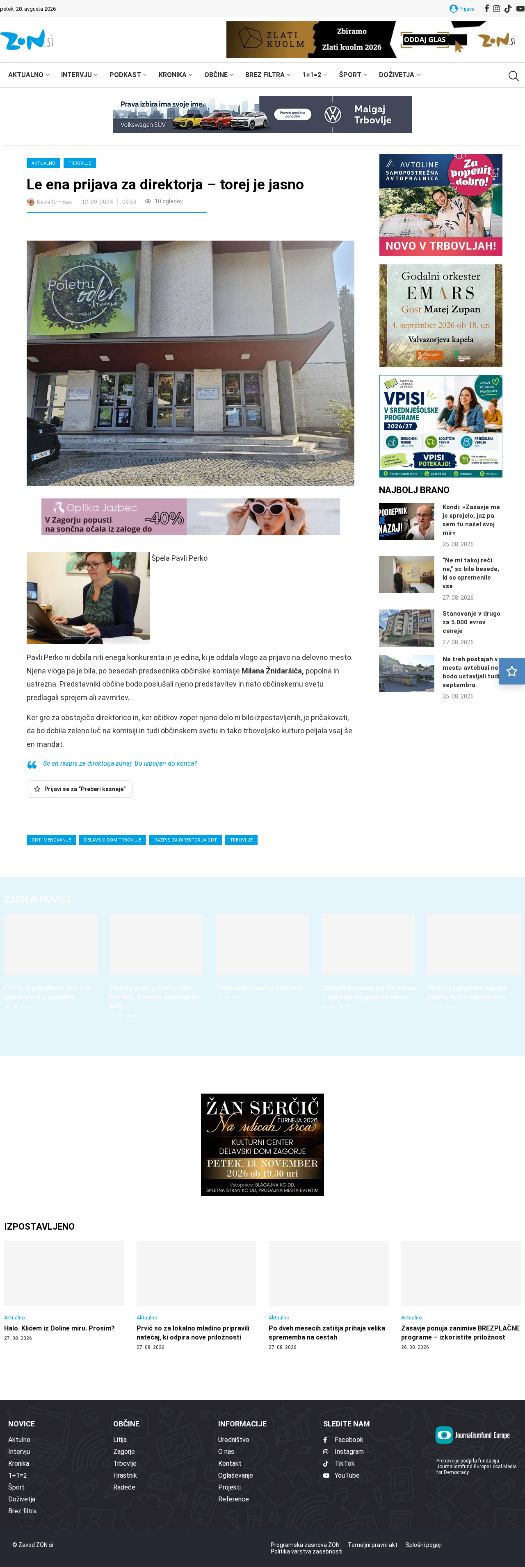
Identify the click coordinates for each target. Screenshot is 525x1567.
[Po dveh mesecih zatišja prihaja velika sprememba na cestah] (329, 1296)
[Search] (513, 76)
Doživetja (396, 75)
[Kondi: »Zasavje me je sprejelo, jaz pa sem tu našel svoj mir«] (406, 521)
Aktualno (25, 75)
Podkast (125, 75)
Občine (216, 75)
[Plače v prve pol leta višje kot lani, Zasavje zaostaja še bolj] (156, 966)
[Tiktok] (508, 8)
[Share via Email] (106, 227)
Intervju (76, 75)
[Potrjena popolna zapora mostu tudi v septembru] (474, 962)
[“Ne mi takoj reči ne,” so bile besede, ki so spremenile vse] (406, 574)
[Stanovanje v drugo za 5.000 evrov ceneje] (406, 628)
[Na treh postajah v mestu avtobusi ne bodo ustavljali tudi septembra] (406, 673)
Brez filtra (265, 75)
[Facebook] (486, 8)
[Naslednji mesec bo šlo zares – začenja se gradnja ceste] (368, 962)
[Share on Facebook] (69, 227)
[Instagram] (496, 8)
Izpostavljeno (39, 1226)
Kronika (173, 75)
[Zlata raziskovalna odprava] (262, 957)
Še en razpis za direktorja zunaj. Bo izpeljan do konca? (120, 763)
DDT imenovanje (51, 840)
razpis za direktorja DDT (185, 840)
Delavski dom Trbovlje (112, 840)
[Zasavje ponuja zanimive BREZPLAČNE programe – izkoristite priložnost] (461, 1296)
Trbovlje (79, 163)
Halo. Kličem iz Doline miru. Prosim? (59, 1328)
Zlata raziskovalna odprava (259, 988)
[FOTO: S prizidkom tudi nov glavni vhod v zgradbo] (51, 962)
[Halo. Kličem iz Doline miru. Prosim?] (64, 1291)
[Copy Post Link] (87, 227)
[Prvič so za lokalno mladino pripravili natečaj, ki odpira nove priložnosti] (197, 1296)
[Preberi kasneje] (512, 671)
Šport (350, 75)
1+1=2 (311, 75)
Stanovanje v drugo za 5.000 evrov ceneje (471, 622)
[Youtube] (520, 8)
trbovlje (241, 840)
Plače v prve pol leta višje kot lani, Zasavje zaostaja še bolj (155, 997)
